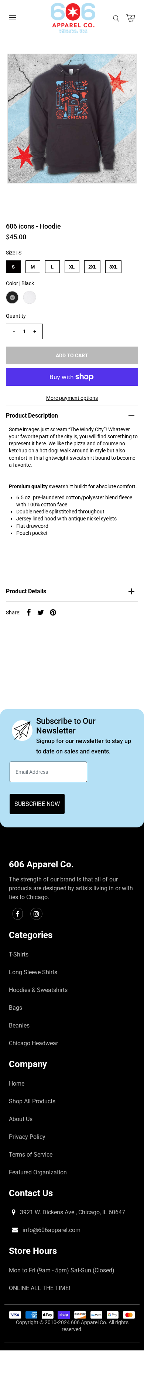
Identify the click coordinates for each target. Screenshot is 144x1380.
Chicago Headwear (33, 1043)
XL (72, 267)
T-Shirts (18, 954)
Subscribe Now (37, 803)
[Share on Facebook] (28, 611)
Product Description (32, 415)
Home (16, 1083)
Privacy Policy (27, 1136)
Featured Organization (38, 1172)
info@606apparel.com (50, 1230)
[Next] (37, 65)
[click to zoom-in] (125, 65)
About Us (20, 1119)
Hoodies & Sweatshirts (38, 989)
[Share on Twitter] (41, 611)
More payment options (72, 398)
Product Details (26, 591)
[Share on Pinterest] (53, 611)
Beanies (19, 1025)
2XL (92, 267)
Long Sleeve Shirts (33, 972)
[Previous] (19, 65)
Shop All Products (32, 1101)
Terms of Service (30, 1154)
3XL (113, 267)
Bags (15, 1007)
